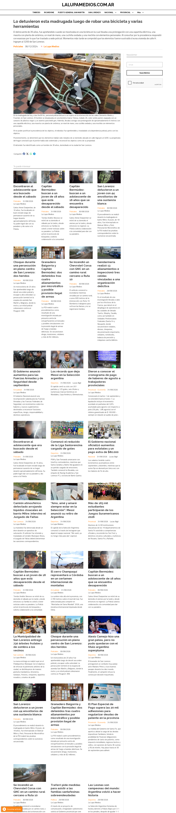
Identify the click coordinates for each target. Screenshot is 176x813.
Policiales (18, 46)
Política (54, 799)
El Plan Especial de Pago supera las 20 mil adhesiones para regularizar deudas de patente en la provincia (103, 710)
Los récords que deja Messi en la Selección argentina (65, 375)
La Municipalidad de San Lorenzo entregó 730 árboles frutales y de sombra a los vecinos (28, 643)
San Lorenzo (18, 521)
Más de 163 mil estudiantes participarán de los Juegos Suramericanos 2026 (103, 509)
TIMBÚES (36, 12)
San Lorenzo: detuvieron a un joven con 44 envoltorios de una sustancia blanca (108, 195)
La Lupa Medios (51, 46)
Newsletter (132, 54)
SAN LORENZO (94, 12)
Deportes (54, 382)
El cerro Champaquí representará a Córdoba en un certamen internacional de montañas (67, 578)
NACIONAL (109, 12)
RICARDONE (49, 12)
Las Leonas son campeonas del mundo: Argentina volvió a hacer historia (104, 790)
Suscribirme (144, 72)
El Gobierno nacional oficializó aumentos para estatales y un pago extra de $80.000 (103, 447)
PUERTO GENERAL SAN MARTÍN (71, 12)
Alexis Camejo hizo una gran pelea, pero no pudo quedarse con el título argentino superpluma (103, 643)
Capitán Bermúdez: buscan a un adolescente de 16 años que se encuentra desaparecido (80, 197)
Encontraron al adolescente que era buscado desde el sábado (25, 191)
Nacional (91, 456)
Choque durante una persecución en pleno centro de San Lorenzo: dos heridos (24, 268)
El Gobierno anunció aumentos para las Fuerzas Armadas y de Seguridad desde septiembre (28, 378)
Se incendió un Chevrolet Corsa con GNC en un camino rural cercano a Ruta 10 (80, 270)
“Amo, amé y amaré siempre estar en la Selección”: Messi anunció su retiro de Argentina (64, 509)
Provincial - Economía (96, 389)
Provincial (92, 521)
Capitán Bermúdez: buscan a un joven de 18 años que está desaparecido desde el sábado (52, 197)
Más (139, 12)
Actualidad (17, 389)
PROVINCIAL (125, 12)
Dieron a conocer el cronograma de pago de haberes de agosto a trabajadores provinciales (104, 378)
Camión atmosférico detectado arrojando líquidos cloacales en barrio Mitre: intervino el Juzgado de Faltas (29, 509)
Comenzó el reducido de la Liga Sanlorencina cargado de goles (66, 445)
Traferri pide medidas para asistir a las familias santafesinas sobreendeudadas (65, 790)
